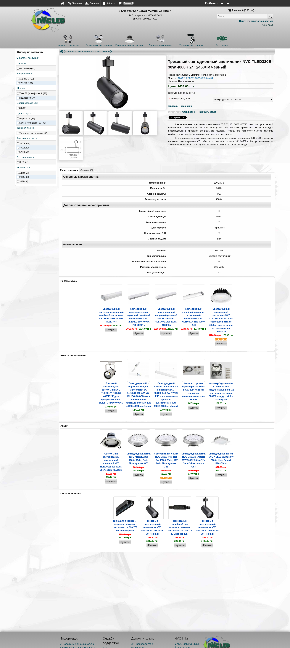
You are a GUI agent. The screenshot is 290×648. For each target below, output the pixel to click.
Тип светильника (25, 128)
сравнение (186, 106)
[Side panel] (203, 1)
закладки (173, 106)
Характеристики (69, 170)
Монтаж (20, 88)
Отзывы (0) (86, 170)
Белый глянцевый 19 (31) (32, 123)
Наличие (21, 63)
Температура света (26, 138)
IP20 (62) (23, 162)
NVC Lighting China (186, 644)
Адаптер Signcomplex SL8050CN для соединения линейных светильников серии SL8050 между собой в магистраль (221, 391)
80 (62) (22, 108)
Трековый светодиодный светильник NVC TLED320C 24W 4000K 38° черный (207, 527)
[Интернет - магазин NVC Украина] (62, 3)
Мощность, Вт (24, 167)
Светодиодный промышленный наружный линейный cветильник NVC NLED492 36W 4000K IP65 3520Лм (138, 317)
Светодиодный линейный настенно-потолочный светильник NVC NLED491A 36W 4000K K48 (193, 317)
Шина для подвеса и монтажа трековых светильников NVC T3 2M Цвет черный (125, 525)
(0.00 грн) (243, 10)
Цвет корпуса (23, 113)
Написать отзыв (207, 112)
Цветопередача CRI (27, 103)
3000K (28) (24, 143)
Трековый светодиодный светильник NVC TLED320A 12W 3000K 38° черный (152, 527)
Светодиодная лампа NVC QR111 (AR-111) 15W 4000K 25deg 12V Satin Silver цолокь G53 (166, 460)
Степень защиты (25, 157)
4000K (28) (24, 148)
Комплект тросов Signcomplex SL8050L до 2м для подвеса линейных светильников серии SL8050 (193, 391)
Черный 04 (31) (27, 118)
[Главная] (62, 52)
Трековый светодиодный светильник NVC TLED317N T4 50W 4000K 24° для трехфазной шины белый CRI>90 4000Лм (111, 393)
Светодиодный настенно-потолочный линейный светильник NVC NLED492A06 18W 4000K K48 (111, 315)
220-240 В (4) (26, 83)
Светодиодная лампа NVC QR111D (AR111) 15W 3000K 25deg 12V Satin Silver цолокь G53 (193, 460)
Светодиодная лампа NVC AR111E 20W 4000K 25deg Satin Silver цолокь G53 (138, 458)
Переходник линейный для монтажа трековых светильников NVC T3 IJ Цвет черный (180, 527)
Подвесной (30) (27, 98)
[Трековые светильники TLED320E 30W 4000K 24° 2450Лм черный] (112, 82)
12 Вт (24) (24, 172)
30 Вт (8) (23, 181)
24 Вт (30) (24, 177)
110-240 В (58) (26, 79)
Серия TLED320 (101, 51)
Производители (142, 644)
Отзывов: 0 (188, 112)
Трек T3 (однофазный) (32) (33, 93)
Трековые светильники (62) (33, 133)
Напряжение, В (24, 73)
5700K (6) (24, 152)
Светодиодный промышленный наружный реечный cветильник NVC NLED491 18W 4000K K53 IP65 (166, 317)
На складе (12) (27, 68)
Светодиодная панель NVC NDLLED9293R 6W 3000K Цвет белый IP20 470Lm (221, 458)
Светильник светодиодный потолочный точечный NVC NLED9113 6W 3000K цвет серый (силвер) (111, 461)
